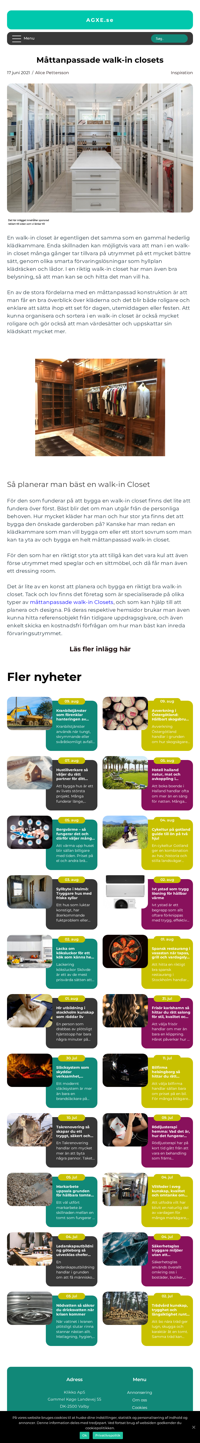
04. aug (167, 820)
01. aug (167, 939)
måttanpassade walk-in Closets (72, 602)
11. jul (167, 1058)
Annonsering (139, 1392)
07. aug (72, 760)
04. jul (167, 1177)
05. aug (167, 760)
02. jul (167, 1296)
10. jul (72, 1117)
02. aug (167, 879)
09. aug (72, 701)
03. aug (72, 879)
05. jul (71, 1177)
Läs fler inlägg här (100, 649)
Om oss (139, 1399)
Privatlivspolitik (107, 1435)
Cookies (139, 1407)
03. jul (71, 1296)
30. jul (71, 1058)
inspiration (182, 72)
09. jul (167, 1117)
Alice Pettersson (52, 72)
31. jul (167, 998)
